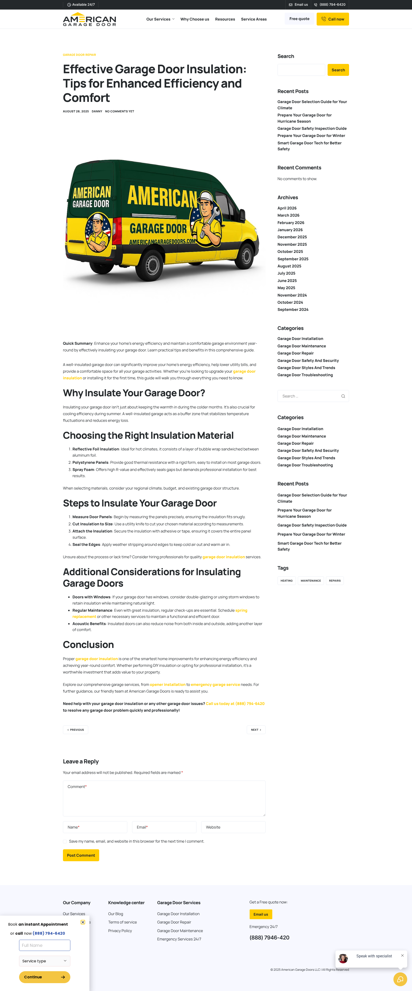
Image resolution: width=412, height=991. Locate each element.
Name (74, 827)
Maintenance (311, 581)
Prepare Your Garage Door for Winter (311, 135)
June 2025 (287, 280)
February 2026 (291, 222)
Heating (287, 581)
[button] (83, 922)
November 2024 (292, 295)
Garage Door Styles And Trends (306, 367)
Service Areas (254, 19)
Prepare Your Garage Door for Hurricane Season (305, 513)
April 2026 (287, 208)
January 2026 (290, 229)
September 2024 (293, 309)
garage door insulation (224, 556)
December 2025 (292, 237)
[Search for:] (313, 396)
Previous (77, 730)
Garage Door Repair (79, 55)
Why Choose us (194, 19)
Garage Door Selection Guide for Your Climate (312, 498)
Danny (97, 111)
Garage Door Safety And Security (308, 360)
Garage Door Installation (300, 338)
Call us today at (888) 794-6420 (235, 703)
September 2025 (293, 258)
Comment (77, 786)
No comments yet (119, 111)
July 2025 (286, 273)
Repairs (335, 581)
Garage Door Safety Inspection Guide (312, 128)
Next (254, 730)
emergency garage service (215, 684)
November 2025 (292, 244)
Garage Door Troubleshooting (305, 374)
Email (142, 827)
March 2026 (288, 215)
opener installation (167, 684)
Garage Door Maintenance (302, 346)
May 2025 (286, 287)
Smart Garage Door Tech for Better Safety (310, 546)
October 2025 (290, 251)
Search (286, 56)
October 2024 (290, 302)
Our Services (158, 19)
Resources (225, 19)
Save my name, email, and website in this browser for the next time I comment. (137, 841)
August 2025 (289, 266)
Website (213, 827)
